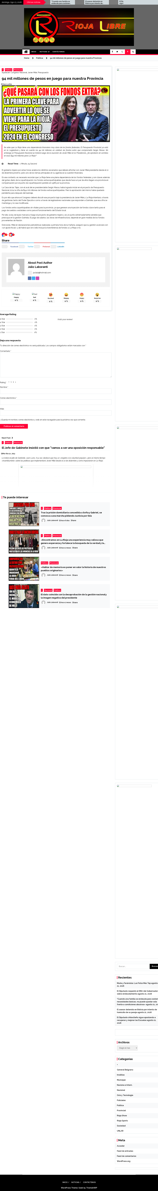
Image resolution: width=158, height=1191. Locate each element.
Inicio (33, 52)
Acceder (121, 1146)
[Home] (26, 51)
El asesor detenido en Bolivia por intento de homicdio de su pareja (68, 2)
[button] (122, 51)
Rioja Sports (122, 1121)
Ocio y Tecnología (125, 1095)
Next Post (6, 438)
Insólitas (121, 1075)
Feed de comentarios (126, 1156)
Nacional (48, 590)
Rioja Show (122, 1115)
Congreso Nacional (19, 72)
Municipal (121, 1080)
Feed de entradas (125, 1151)
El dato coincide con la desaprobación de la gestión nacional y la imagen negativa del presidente (74, 596)
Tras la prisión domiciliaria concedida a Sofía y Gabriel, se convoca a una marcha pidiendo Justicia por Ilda (71, 514)
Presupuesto (43, 72)
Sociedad (121, 1126)
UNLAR (120, 1131)
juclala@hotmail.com (42, 273)
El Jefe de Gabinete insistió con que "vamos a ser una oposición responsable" (53, 447)
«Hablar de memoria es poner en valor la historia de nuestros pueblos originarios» (73, 569)
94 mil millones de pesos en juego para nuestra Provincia (52, 78)
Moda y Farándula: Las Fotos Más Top (134, 983)
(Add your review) (65, 319)
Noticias (43, 52)
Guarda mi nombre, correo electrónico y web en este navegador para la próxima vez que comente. (43, 420)
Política (8, 70)
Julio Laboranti (38, 267)
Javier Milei (32, 72)
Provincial (18, 70)
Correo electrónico (8, 398)
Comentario (5, 351)
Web (2, 409)
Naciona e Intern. (124, 1085)
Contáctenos (58, 52)
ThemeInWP (91, 1188)
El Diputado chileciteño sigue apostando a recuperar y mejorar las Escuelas (103, 2)
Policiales (121, 1100)
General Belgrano (125, 1070)
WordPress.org (123, 1161)
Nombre (4, 387)
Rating (3, 382)
